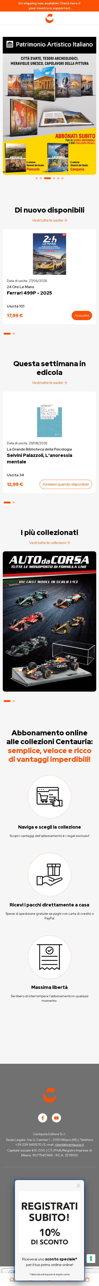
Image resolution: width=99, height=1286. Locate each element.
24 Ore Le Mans (20, 286)
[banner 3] (49, 105)
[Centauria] (49, 18)
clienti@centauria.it (69, 1145)
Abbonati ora (49, 669)
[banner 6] (62, 178)
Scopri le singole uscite (49, 682)
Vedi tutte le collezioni (48, 543)
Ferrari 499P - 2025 (29, 293)
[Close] (78, 1185)
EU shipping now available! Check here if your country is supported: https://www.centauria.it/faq (49, 6)
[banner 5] (58, 178)
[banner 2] (41, 178)
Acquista (82, 315)
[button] (7, 333)
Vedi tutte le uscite (48, 220)
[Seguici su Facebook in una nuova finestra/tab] (42, 1117)
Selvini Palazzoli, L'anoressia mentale (39, 458)
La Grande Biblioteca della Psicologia (39, 449)
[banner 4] (54, 178)
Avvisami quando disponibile (66, 484)
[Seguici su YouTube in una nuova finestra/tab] (56, 1117)
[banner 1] (36, 178)
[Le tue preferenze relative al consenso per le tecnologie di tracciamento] (91, 1258)
